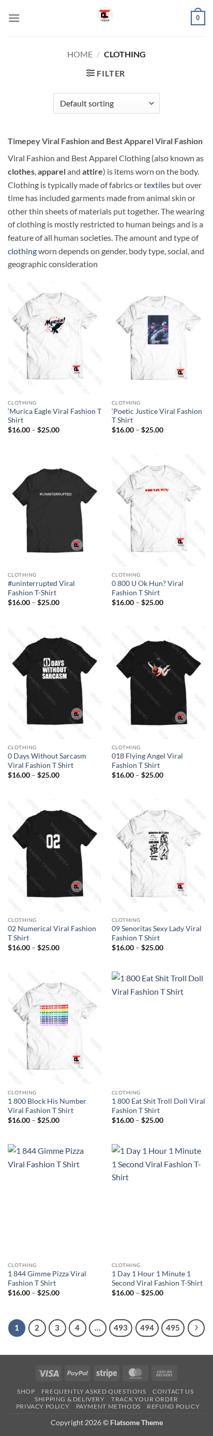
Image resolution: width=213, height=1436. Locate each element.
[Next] (196, 1328)
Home (80, 54)
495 (173, 1327)
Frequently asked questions (93, 1391)
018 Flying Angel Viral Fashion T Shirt (147, 760)
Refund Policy (173, 1406)
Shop (26, 1391)
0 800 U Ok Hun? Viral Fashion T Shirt (148, 588)
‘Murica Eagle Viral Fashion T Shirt (54, 416)
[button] (14, 17)
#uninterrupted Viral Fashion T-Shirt (41, 588)
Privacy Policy (43, 1406)
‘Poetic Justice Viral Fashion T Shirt (157, 416)
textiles (157, 185)
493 (121, 1327)
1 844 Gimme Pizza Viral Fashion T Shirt (47, 1278)
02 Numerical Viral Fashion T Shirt (52, 933)
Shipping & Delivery (70, 1399)
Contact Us (173, 1391)
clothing (22, 251)
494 (147, 1327)
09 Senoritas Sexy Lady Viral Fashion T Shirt (157, 933)
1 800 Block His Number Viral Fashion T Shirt (47, 1106)
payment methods (108, 1406)
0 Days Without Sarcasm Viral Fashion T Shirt (47, 760)
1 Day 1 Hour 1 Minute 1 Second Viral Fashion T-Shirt (157, 1278)
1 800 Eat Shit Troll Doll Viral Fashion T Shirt (158, 1106)
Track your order (144, 1399)
